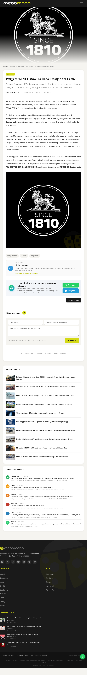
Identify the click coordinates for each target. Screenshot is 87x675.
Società (3, 606)
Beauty (2, 602)
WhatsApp (72, 285)
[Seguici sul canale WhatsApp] (82, 656)
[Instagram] (13, 562)
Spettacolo (4, 590)
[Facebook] (2, 562)
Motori (12, 66)
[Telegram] (29, 562)
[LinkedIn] (24, 562)
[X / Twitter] (7, 562)
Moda (2, 582)
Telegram (72, 291)
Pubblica (72, 340)
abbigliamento (12, 256)
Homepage (50, 574)
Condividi (75, 300)
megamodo (35, 256)
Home (5, 66)
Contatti (48, 582)
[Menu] (82, 3)
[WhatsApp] (35, 562)
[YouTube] (18, 562)
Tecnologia (4, 578)
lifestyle (24, 256)
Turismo (3, 594)
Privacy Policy (51, 590)
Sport (2, 598)
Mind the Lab (37, 665)
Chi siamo (49, 578)
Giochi (2, 586)
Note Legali (50, 586)
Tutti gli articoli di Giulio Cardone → (26, 273)
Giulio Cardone (13, 92)
